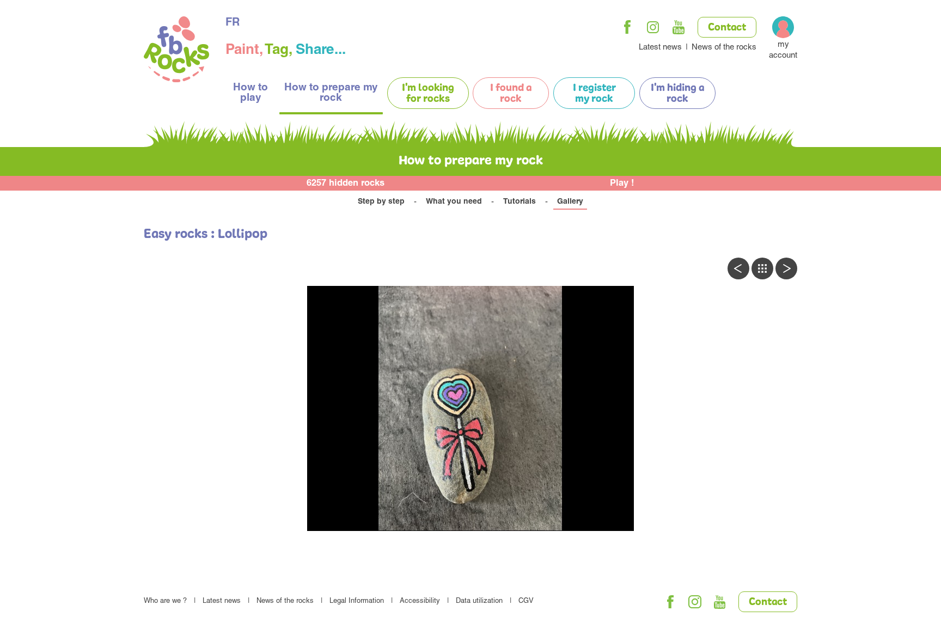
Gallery (570, 202)
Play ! (622, 183)
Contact (727, 27)
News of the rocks (724, 48)
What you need (454, 202)
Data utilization (479, 601)
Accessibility (420, 601)
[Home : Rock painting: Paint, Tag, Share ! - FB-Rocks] (176, 51)
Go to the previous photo (738, 268)
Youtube (678, 27)
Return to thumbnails (762, 268)
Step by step (381, 202)
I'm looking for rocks (428, 94)
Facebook (627, 27)
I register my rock (594, 94)
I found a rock (510, 94)
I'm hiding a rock (677, 94)
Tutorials (519, 202)
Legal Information (356, 601)
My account (783, 50)
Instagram (653, 27)
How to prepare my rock (331, 93)
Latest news (660, 48)
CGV (526, 601)
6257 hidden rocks (345, 183)
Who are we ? (165, 601)
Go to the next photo (786, 268)
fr (232, 23)
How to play (250, 93)
